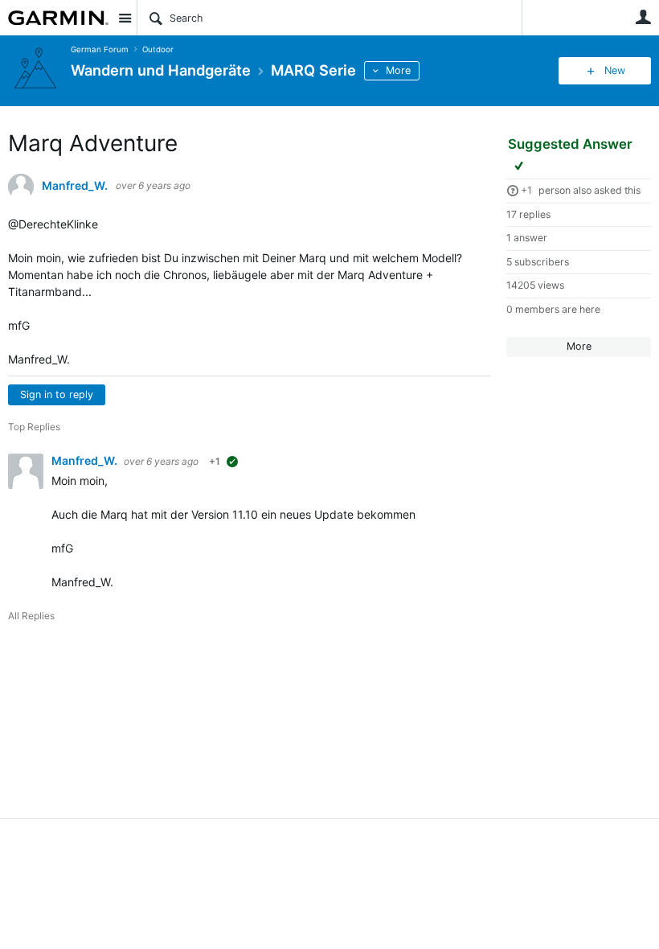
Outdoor (158, 49)
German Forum (100, 49)
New (614, 70)
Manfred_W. (75, 185)
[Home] (58, 17)
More (398, 70)
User (643, 17)
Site (125, 18)
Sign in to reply (56, 394)
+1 (526, 190)
